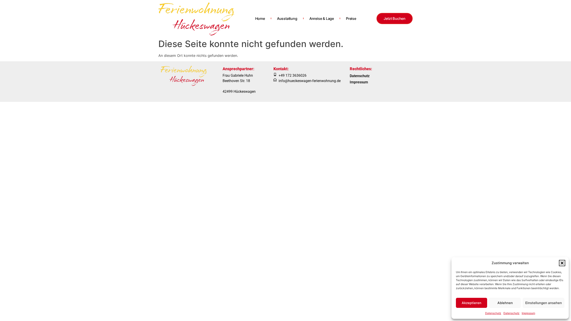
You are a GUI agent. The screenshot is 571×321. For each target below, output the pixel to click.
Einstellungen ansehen (543, 303)
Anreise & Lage (321, 18)
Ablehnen (505, 303)
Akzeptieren (471, 303)
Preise (351, 18)
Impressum (528, 313)
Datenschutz (493, 313)
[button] (562, 263)
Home (260, 18)
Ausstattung (287, 18)
